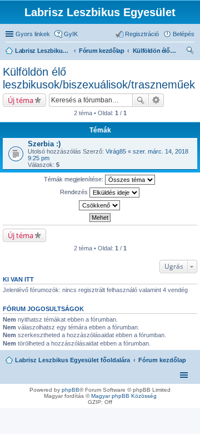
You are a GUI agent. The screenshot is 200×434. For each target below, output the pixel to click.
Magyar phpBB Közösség (124, 396)
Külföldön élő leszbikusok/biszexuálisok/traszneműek (99, 78)
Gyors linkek (33, 34)
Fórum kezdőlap (162, 360)
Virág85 (116, 151)
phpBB (70, 390)
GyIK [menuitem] (71, 34)
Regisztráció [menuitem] (142, 34)
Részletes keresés (156, 100)
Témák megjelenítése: (74, 179)
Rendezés (74, 192)
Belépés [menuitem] (183, 34)
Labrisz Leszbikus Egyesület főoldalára (72, 360)
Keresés (140, 100)
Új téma (20, 100)
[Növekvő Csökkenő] (100, 205)
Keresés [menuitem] (190, 51)
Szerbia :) (44, 144)
